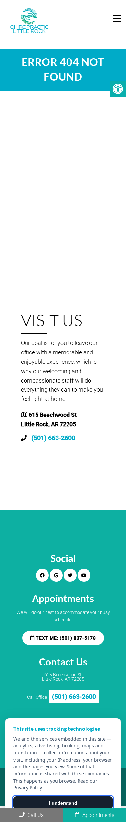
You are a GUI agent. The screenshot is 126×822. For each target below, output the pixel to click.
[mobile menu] (117, 19)
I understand (63, 803)
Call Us (35, 815)
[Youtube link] (84, 575)
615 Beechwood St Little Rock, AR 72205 (63, 676)
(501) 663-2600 (53, 438)
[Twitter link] (70, 575)
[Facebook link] (42, 575)
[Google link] (56, 575)
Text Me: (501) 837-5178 (65, 638)
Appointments (97, 815)
